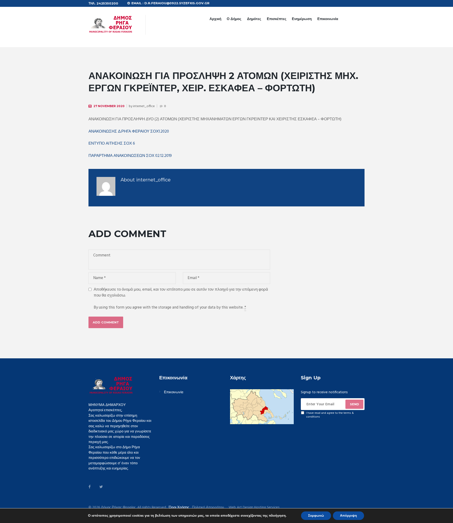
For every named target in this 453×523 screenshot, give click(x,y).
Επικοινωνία (327, 19)
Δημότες (254, 19)
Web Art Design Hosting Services (254, 508)
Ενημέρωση (302, 19)
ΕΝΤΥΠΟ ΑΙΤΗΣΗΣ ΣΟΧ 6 (111, 143)
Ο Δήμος (234, 19)
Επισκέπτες (276, 19)
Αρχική (215, 19)
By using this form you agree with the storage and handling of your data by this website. (170, 308)
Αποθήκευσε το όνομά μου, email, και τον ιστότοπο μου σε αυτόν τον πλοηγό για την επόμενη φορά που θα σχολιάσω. (181, 292)
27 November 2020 (109, 106)
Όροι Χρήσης (179, 507)
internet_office (144, 106)
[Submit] (354, 404)
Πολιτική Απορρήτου (208, 508)
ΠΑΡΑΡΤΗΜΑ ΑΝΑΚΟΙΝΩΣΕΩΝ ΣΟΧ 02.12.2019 (130, 156)
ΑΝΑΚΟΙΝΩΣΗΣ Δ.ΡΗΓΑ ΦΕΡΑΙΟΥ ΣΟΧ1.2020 (128, 131)
